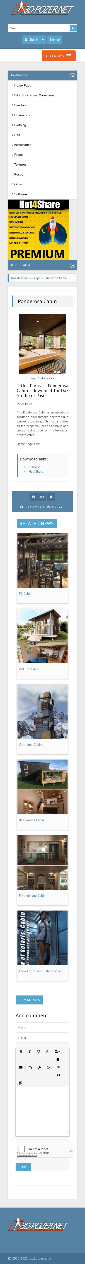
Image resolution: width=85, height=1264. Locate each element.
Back (40, 497)
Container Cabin (30, 744)
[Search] (73, 28)
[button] (20, 1051)
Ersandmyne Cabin (32, 895)
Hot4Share (36, 471)
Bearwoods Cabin (31, 820)
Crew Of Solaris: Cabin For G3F (41, 971)
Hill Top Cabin (29, 669)
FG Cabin (25, 593)
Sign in (34, 40)
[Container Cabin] (42, 738)
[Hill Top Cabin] (42, 662)
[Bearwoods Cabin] (42, 813)
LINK (37, 444)
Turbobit (34, 467)
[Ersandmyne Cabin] (42, 889)
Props (36, 278)
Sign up (55, 40)
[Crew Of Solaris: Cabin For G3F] (42, 964)
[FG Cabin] (42, 587)
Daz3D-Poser (20, 278)
